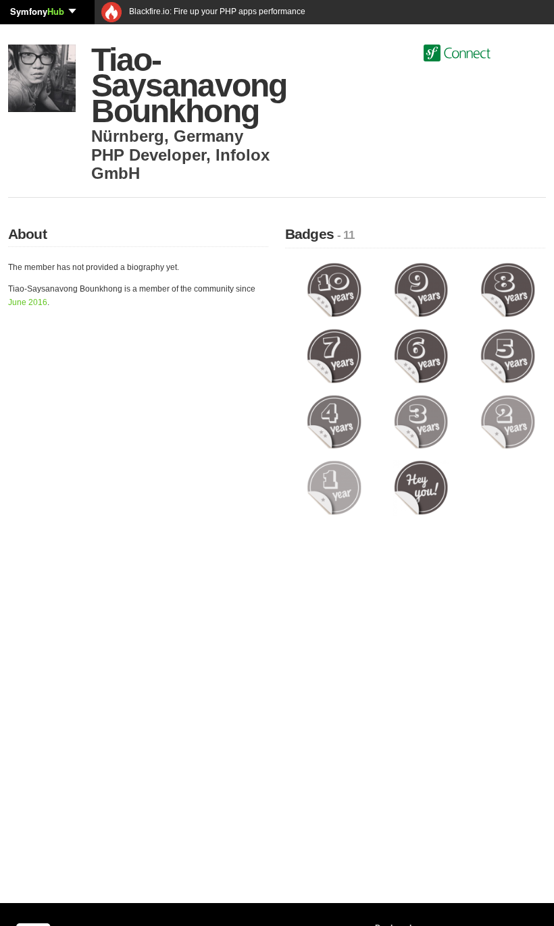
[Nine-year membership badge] (421, 289)
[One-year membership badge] (334, 487)
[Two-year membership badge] (508, 421)
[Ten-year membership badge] (334, 289)
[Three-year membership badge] (421, 421)
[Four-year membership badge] (334, 421)
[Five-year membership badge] (508, 355)
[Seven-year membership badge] (334, 355)
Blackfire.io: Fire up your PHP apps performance (216, 11)
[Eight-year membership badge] (508, 289)
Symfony (37, 11)
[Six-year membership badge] (421, 355)
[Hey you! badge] (421, 487)
